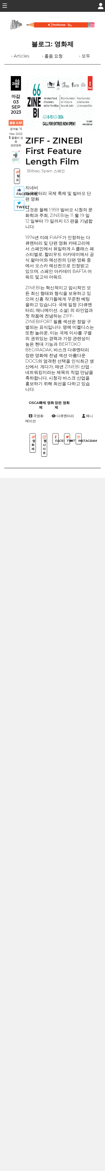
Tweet (19, 207)
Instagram (79, 441)
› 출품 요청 (52, 56)
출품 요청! (16, 122)
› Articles (20, 56)
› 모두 (84, 56)
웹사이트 (45, 447)
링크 (18, 178)
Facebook (19, 194)
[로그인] (100, 5)
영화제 (33, 445)
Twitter (68, 441)
